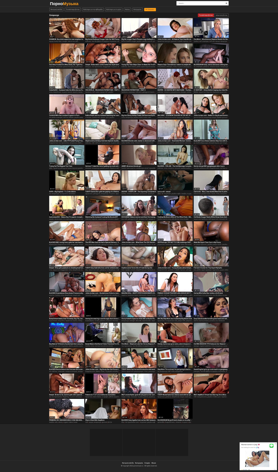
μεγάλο (139, 41)
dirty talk (138, 321)
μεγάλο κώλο (138, 117)
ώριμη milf (104, 92)
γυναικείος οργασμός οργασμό (150, 194)
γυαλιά (228, 168)
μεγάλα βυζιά (179, 143)
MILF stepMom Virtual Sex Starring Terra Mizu (210, 395)
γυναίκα (212, 321)
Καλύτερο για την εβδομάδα (93, 9)
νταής (128, 397)
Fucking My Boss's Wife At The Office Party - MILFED (175, 217)
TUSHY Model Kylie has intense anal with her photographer (175, 395)
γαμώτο (124, 295)
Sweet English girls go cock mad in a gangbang (210, 369)
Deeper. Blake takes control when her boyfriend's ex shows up (102, 64)
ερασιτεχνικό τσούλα (166, 346)
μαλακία (206, 67)
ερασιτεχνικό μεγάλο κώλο (77, 168)
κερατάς (95, 219)
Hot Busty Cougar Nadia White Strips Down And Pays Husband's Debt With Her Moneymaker (211, 217)
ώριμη (51, 41)
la (158, 346)
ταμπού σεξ (225, 397)
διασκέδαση (89, 321)
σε (50, 117)
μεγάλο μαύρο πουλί (81, 117)
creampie (199, 67)
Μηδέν (196, 92)
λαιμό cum (76, 295)
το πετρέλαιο (111, 270)
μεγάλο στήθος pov (214, 397)
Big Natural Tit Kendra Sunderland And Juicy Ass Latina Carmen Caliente (66, 344)
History (127, 9)
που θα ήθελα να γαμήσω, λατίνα (224, 295)
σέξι (56, 422)
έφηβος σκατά (130, 270)
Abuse (153, 463)
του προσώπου (97, 67)
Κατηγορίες (138, 9)
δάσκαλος (173, 295)
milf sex (120, 41)
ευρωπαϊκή (53, 321)
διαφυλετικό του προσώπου (59, 143)
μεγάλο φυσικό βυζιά (224, 117)
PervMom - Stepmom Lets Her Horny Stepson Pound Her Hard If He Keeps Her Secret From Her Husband (139, 344)
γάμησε (116, 219)
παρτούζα (215, 270)
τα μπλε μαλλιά (142, 397)
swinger (132, 321)
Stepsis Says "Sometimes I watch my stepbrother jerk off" (175, 64)
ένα (86, 244)
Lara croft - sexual (164, 191)
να (152, 244)
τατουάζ (177, 168)
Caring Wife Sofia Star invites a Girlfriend (208, 293)
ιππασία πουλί (215, 67)
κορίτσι (52, 295)
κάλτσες (88, 41)
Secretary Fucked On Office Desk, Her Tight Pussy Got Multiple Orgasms (66, 64)
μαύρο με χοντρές (94, 244)
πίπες (172, 143)
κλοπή (110, 346)
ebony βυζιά (118, 244)
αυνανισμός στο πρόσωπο (64, 219)
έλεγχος (88, 67)
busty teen (58, 41)
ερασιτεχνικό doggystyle (83, 67)
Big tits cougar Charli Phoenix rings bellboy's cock (139, 39)
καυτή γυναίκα (204, 321)
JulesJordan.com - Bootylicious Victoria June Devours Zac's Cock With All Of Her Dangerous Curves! (102, 293)
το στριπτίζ (64, 194)
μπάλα (155, 41)
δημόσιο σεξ (114, 168)
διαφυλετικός (214, 168)
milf (93, 92)
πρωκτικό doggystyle (60, 270)
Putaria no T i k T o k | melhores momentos (100, 395)
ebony (111, 244)
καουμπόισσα (175, 92)
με (194, 143)
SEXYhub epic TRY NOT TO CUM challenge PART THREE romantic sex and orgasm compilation (175, 242)
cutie (123, 143)
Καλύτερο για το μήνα (113, 9)
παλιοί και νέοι (73, 41)
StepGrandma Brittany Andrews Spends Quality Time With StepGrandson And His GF (102, 141)
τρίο (107, 117)
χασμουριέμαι (153, 371)
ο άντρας (88, 117)
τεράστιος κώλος (71, 321)
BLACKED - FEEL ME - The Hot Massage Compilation (175, 166)
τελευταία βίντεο (221, 15)
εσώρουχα (224, 67)
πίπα (175, 67)
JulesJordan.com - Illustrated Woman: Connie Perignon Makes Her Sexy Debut (175, 141)
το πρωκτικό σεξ (171, 321)
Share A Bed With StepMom (95, 420)
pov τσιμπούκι (225, 143)
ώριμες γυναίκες (154, 219)
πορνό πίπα (151, 295)
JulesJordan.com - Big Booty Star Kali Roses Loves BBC (102, 369)
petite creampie (57, 117)
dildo (50, 168)
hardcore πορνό (133, 295)
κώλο (97, 92)
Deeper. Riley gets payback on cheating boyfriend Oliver (66, 268)
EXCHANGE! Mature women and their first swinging (139, 217)
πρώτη (75, 92)
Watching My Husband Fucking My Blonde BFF (101, 217)
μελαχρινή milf (133, 219)
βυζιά (124, 41)
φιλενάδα (161, 422)
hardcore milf (204, 168)
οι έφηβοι (105, 397)
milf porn (139, 92)
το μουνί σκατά (67, 92)
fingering (66, 397)
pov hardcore (148, 270)
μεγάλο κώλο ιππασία (188, 168)
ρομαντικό (161, 244)
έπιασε (186, 219)
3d (162, 194)
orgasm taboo (68, 422)
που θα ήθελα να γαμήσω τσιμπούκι (104, 41)
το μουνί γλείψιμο (183, 67)
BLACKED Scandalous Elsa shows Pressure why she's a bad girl (66, 293)
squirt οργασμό (206, 270)
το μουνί (114, 67)
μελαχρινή (63, 168)
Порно (55, 3)
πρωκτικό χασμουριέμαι (135, 371)
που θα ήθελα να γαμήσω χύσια (143, 346)
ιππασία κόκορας (71, 371)
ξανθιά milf (96, 117)
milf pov (98, 143)
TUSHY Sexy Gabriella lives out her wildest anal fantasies (102, 268)
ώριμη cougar (180, 346)
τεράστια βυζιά (205, 346)
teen (123, 270)
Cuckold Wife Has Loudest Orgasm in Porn (64, 115)
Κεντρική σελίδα (56, 9)
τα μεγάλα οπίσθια (111, 371)
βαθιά (168, 143)
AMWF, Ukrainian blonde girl (131, 166)
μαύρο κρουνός (201, 244)
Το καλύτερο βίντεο (73, 9)
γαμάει (51, 219)
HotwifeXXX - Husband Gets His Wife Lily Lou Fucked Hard (66, 90)
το (194, 67)
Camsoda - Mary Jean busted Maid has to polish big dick (211, 191)
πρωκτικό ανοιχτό (164, 41)
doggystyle (106, 67)
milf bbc (223, 168)
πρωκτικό (88, 194)
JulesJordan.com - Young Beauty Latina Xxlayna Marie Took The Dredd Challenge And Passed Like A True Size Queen (175, 268)
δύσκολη (229, 219)
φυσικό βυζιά (198, 117)
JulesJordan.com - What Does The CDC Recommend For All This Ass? (139, 242)
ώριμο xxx (77, 219)
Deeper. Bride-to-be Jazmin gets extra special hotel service (66, 395)
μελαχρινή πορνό (148, 92)
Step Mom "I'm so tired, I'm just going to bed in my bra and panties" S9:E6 (175, 369)
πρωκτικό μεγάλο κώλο (130, 244)
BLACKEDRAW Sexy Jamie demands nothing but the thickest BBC (211, 64)
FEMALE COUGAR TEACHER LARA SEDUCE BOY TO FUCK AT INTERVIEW (175, 293)
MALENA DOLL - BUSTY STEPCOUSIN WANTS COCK (139, 293)
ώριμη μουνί (105, 143)
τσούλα (196, 168)
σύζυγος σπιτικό (112, 321)
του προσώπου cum (132, 422)
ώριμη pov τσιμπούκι (227, 41)
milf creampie (204, 41)
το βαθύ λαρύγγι (182, 41)
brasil (75, 422)
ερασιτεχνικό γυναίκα (106, 219)
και (123, 219)
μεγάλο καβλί (188, 295)
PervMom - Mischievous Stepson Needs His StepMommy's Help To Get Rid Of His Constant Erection (211, 39)
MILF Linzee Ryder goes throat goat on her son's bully (139, 395)
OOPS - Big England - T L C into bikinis (62, 191)
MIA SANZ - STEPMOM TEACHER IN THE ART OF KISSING (175, 115)
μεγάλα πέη (116, 295)
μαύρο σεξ (189, 321)
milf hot (65, 117)
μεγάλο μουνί (104, 168)
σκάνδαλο (72, 194)
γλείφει (183, 92)
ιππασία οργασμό (133, 194)
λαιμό (214, 117)
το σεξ (96, 321)
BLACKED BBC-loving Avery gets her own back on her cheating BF (66, 242)
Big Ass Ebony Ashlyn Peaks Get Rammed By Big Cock (139, 115)
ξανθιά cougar (131, 41)
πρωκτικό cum (94, 270)
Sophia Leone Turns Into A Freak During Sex (137, 268)
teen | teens (132, 67)
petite (139, 67)
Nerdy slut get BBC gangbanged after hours (209, 166)
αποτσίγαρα (189, 143)
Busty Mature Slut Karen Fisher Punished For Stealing (102, 344)
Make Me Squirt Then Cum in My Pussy (207, 242)
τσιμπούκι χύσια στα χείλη (65, 67)
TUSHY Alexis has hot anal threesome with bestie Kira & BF (139, 369)
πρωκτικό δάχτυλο (205, 92)
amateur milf (143, 219)
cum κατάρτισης (190, 244)
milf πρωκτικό (213, 219)
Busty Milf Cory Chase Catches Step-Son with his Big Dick (211, 141)
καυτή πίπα (167, 219)
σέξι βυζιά (175, 219)
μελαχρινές (190, 270)
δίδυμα (80, 321)
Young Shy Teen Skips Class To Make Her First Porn (139, 64)
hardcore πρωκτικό (220, 92)
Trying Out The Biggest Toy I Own (60, 166)
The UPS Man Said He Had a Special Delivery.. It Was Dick (102, 242)
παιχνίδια (61, 321)
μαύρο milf (181, 321)
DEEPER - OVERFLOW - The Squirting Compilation (139, 191)
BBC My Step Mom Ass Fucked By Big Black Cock (175, 318)
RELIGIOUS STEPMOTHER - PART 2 (134, 90)
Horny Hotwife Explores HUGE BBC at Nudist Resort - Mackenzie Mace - (139, 318)
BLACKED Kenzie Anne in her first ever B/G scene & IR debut (66, 369)
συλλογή (190, 92)
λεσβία (183, 194)
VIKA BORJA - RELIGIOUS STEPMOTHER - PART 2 (102, 90)
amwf (146, 168)
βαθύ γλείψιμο (83, 143)
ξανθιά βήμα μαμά (202, 143)
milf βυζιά (167, 117)
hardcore (88, 92)
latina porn (142, 295)
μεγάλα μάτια (153, 397)
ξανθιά (196, 41)
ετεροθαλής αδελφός (165, 67)
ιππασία (167, 92)
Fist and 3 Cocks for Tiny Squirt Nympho (208, 268)
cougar (64, 41)
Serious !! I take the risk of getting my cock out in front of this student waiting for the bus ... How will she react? (102, 166)
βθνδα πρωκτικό (115, 397)
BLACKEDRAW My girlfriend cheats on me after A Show (175, 420)
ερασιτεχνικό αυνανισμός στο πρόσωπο (155, 67)
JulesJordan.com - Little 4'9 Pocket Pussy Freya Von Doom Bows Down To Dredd (66, 141)
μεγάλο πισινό (147, 41)
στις (50, 270)
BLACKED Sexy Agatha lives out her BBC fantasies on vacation (139, 420)
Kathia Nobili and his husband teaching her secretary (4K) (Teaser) (102, 115)
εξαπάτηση (53, 244)
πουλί (213, 194)
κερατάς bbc (146, 321)
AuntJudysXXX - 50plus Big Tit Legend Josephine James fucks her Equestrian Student (66, 217)
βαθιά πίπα (149, 143)
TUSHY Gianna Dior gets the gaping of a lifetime (102, 191)
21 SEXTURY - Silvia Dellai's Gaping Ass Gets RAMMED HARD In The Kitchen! (211, 90)
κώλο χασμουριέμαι (192, 397)
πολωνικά (197, 194)
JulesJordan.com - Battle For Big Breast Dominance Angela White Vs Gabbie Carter (211, 115)
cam (149, 117)
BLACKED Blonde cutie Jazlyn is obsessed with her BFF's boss (139, 141)
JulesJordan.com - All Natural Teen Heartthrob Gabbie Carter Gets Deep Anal (175, 39)
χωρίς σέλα (224, 270)
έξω (86, 270)
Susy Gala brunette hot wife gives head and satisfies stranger (211, 318)
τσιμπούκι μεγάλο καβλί (172, 194)
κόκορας (88, 168)
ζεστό (196, 321)
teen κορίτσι (131, 168)
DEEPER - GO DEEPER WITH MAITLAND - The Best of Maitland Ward (175, 90)
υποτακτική (99, 346)
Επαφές (147, 463)
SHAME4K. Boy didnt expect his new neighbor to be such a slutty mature (66, 39)
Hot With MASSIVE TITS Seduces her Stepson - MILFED (211, 344)
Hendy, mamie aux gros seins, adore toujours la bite (175, 344)
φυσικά (173, 41)
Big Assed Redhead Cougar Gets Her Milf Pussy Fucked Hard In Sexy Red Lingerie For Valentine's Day (102, 39)
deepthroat (57, 92)
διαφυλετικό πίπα (64, 244)
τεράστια (56, 168)
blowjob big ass (214, 143)
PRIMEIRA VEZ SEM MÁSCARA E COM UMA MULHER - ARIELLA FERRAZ (66, 420)
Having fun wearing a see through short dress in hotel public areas (102, 318)
